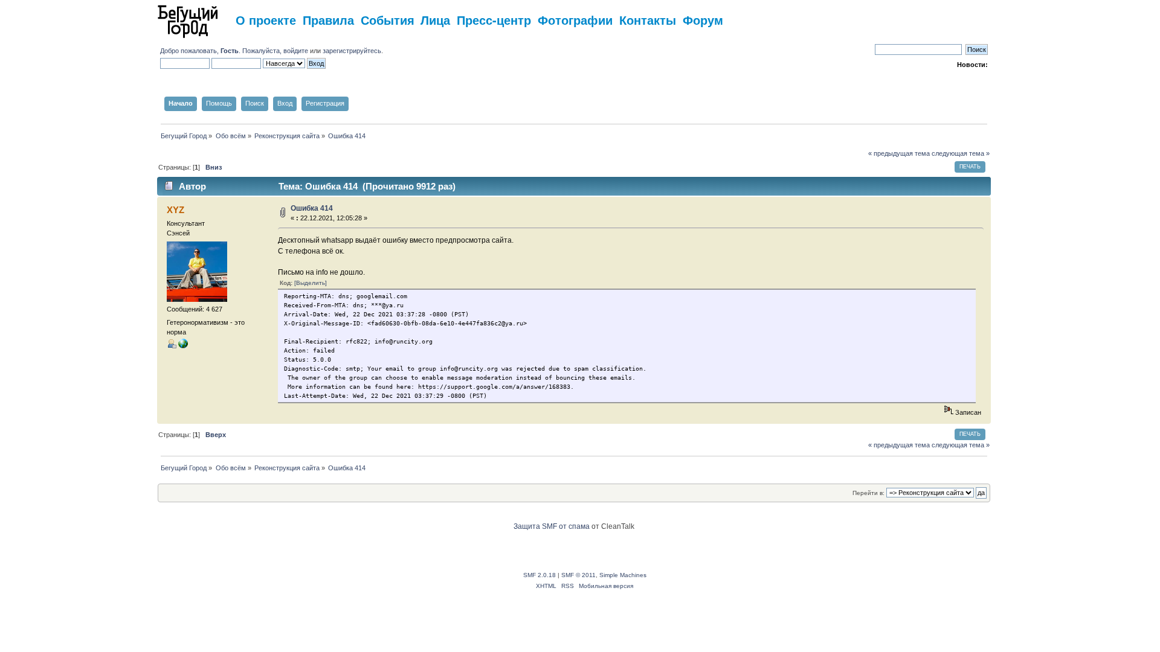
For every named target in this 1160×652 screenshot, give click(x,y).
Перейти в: (868, 493)
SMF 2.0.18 (539, 575)
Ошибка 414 (312, 208)
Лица (435, 19)
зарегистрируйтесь (352, 50)
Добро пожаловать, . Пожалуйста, (221, 50)
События (387, 19)
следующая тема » (961, 153)
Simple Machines (622, 575)
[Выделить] (310, 283)
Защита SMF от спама (552, 526)
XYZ (175, 210)
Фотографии (575, 19)
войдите (295, 50)
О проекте (266, 19)
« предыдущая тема (899, 153)
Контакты (647, 19)
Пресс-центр (494, 19)
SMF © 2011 (578, 575)
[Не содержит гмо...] (183, 346)
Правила (328, 19)
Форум (703, 19)
